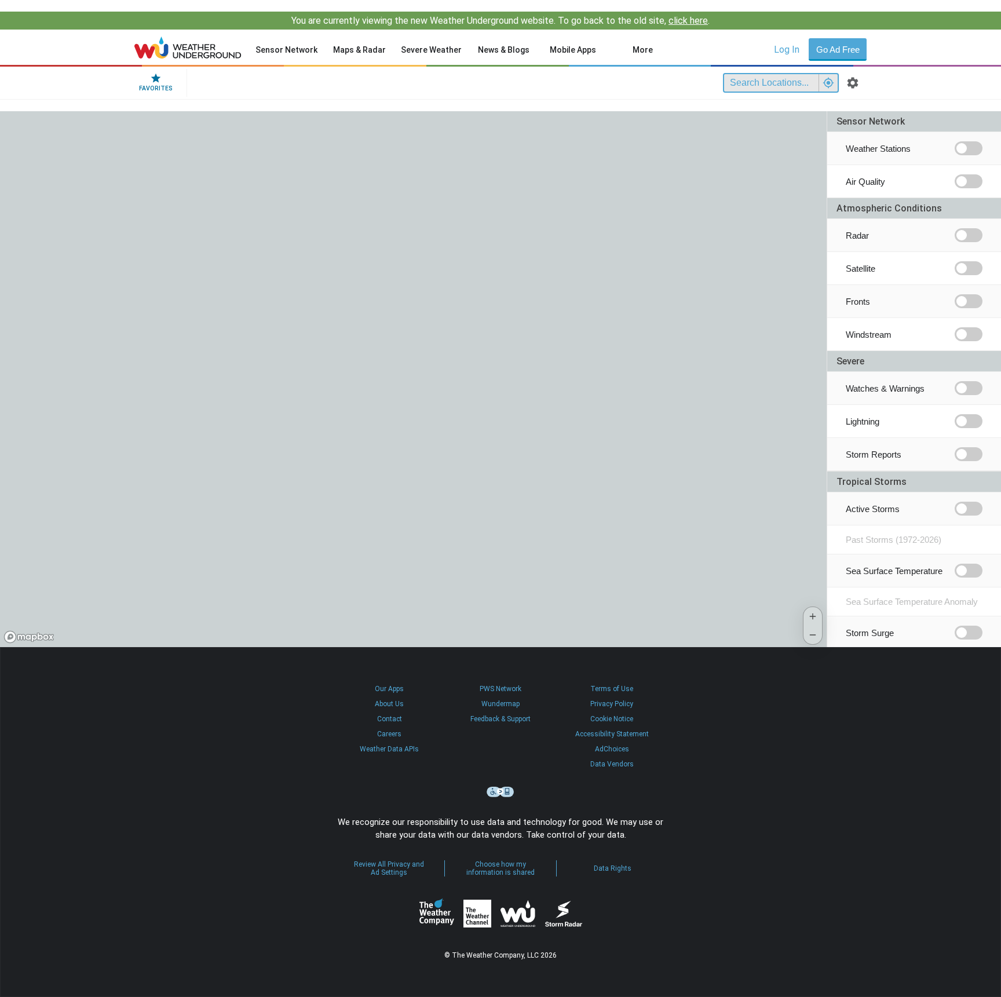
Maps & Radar (359, 49)
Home (188, 47)
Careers (389, 734)
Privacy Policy (611, 704)
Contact (389, 719)
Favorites (156, 88)
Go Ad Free (838, 49)
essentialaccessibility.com (500, 792)
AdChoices (612, 749)
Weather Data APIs (389, 749)
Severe (850, 361)
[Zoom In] (812, 616)
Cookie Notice (611, 719)
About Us (389, 704)
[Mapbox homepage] (28, 637)
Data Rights (612, 868)
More (643, 49)
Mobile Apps (573, 49)
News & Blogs (503, 49)
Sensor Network (286, 49)
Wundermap (500, 704)
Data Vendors (612, 764)
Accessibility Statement (612, 734)
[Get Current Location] (828, 82)
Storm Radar (563, 914)
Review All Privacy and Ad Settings (389, 868)
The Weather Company (436, 913)
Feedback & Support (500, 719)
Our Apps (389, 689)
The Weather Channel (477, 913)
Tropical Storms (871, 481)
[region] (413, 379)
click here (688, 20)
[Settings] (853, 83)
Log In (786, 49)
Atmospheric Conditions (889, 208)
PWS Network (500, 689)
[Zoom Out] (812, 635)
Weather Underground (517, 913)
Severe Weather (431, 49)
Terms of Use (611, 689)
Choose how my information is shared (500, 868)
